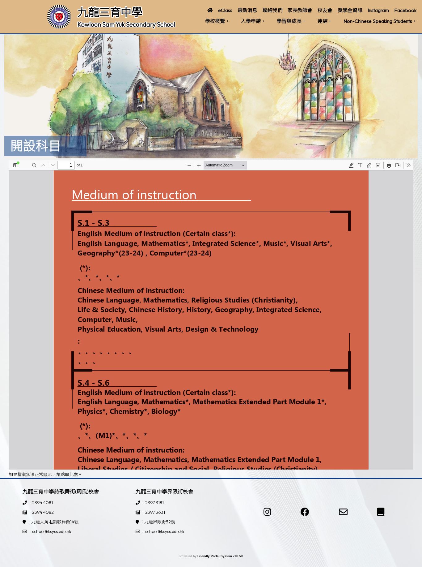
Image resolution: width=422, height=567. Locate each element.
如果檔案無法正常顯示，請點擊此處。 (45, 474)
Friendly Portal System (215, 556)
